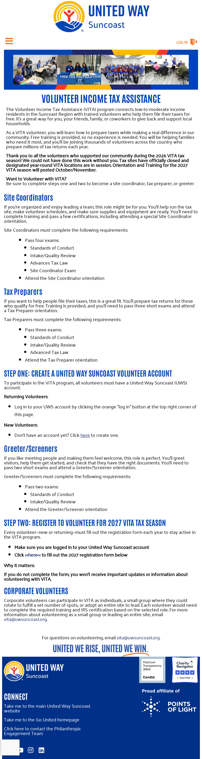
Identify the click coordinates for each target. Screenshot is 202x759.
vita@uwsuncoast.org (25, 619)
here (85, 435)
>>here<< (32, 554)
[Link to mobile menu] (9, 40)
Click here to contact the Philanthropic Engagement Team (42, 730)
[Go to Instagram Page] (30, 750)
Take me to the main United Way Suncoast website (47, 708)
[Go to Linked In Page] (40, 750)
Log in (182, 42)
